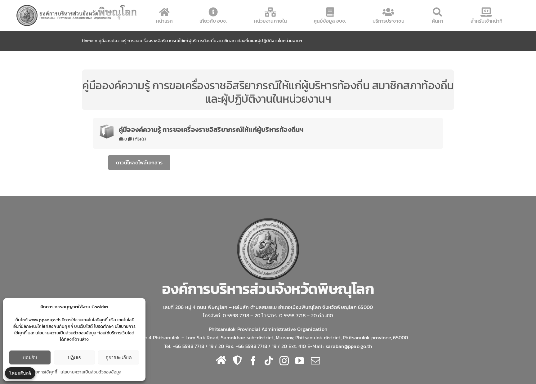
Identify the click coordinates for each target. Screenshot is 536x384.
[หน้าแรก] (221, 360)
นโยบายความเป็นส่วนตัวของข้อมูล (90, 372)
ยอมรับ (30, 357)
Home (88, 41)
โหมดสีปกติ (20, 373)
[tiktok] (268, 360)
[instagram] (284, 360)
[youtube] (299, 360)
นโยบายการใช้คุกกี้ (40, 372)
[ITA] (237, 360)
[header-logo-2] (77, 6)
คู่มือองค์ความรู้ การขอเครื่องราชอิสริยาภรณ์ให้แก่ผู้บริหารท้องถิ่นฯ (211, 129)
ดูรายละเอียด (118, 357)
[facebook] (253, 360)
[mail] (315, 360)
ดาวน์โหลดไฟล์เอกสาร (139, 162)
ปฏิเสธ (74, 357)
